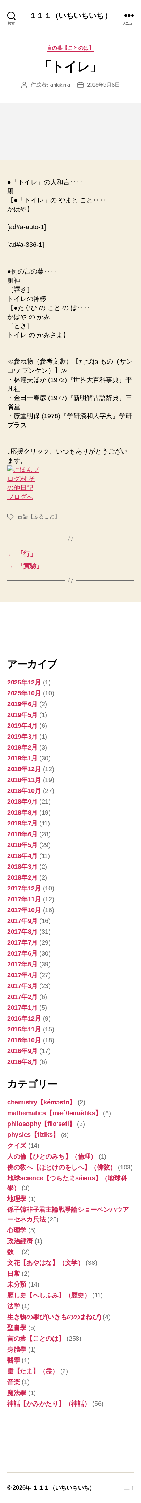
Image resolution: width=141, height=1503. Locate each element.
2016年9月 (22, 1051)
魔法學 (16, 1392)
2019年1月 (22, 758)
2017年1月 (22, 1007)
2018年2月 (22, 877)
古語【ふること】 (38, 516)
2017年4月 (22, 975)
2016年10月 (24, 1040)
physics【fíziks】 (33, 1134)
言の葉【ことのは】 (70, 48)
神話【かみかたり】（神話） (49, 1403)
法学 (13, 1306)
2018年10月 (24, 790)
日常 (13, 1273)
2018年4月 (22, 855)
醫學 (13, 1360)
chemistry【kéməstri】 (41, 1102)
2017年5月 (22, 964)
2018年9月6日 (103, 85)
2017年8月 (22, 931)
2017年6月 (22, 953)
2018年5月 (22, 845)
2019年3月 (22, 736)
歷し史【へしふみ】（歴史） (49, 1295)
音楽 (13, 1382)
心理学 (16, 1230)
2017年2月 (22, 996)
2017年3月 (22, 985)
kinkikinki (59, 85)
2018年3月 (22, 866)
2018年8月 (22, 812)
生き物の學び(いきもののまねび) (54, 1317)
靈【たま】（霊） (33, 1371)
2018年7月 (22, 823)
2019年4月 (22, 725)
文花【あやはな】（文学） (45, 1262)
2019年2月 (22, 747)
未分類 (16, 1284)
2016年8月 (22, 1061)
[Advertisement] (43, 629)
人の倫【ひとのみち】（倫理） (52, 1156)
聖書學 (16, 1327)
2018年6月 (22, 834)
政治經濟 (20, 1241)
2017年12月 (24, 888)
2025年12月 (24, 682)
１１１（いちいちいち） (70, 15)
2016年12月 (24, 1018)
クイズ (16, 1145)
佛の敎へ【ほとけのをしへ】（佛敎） (61, 1167)
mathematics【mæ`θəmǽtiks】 (54, 1113)
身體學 (16, 1349)
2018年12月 (24, 769)
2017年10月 (24, 910)
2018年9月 (22, 801)
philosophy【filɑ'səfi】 (41, 1124)
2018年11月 (24, 779)
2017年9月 (22, 920)
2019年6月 (22, 704)
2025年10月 (24, 693)
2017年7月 (22, 942)
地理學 (16, 1198)
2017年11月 (24, 899)
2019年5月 (22, 714)
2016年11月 (24, 1029)
